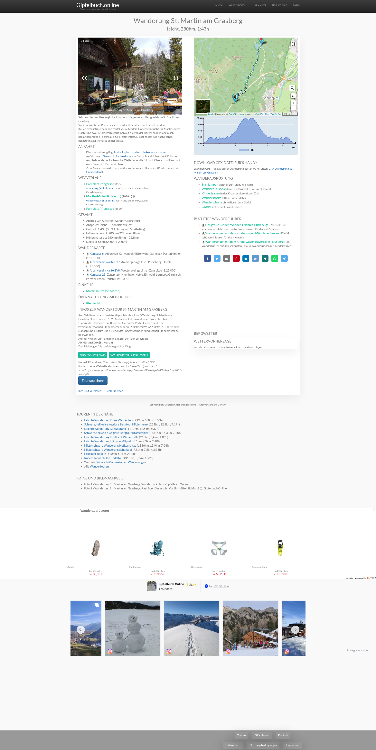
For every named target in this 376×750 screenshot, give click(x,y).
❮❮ (84, 78)
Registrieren (279, 4)
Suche (219, 4)
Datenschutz (233, 745)
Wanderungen (237, 4)
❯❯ (176, 78)
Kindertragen (211, 193)
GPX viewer (262, 735)
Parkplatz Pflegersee (100, 184)
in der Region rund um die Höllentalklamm (140, 152)
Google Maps (94, 172)
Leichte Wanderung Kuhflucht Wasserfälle (111, 437)
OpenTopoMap (262, 114)
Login (296, 4)
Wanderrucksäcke (214, 189)
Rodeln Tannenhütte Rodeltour (104, 458)
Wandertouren (99, 466)
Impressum (292, 745)
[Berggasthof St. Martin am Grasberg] (234, 98)
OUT (371, 578)
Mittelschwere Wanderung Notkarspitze (110, 445)
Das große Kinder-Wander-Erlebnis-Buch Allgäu (237, 225)
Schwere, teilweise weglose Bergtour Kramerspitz (116, 432)
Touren (241, 735)
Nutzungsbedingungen (263, 745)
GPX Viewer (258, 4)
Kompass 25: (98, 274)
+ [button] (293, 103)
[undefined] (293, 44)
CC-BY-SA (276, 114)
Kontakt (283, 735)
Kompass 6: (97, 253)
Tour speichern (93, 380)
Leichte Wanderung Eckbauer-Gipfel (107, 441)
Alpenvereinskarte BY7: (105, 262)
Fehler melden (114, 390)
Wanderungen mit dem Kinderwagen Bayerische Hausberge (245, 241)
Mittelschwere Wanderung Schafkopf (108, 449)
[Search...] (292, 88)
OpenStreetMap (236, 114)
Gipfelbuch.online (97, 5)
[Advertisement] (246, 294)
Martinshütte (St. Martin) (103, 196)
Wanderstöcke (211, 198)
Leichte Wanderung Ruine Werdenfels (108, 420)
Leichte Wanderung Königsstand (105, 428)
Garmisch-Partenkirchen (118, 156)
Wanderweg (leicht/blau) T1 (100, 188)
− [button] (293, 108)
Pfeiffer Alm (94, 303)
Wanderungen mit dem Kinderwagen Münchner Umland (243, 233)
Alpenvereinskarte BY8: (105, 270)
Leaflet (211, 114)
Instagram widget (358, 650)
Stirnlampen (210, 184)
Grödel (206, 207)
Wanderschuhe (212, 202)
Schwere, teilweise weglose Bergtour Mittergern (115, 424)
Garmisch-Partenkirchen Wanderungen (121, 462)
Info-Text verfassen (89, 390)
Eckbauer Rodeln (95, 453)
